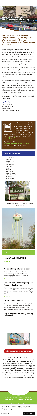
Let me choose (5, 413)
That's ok (32, 413)
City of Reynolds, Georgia (8, 3)
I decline (26, 413)
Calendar (20, 399)
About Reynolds (17, 397)
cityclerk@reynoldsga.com (12, 138)
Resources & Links (10, 399)
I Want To (8, 397)
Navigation (33, 3)
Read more (7, 255)
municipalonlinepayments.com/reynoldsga (17, 143)
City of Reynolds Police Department (18, 351)
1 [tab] (20, 29)
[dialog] (18, 410)
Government (28, 397)
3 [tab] (24, 29)
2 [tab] (22, 29)
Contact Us (28, 399)
